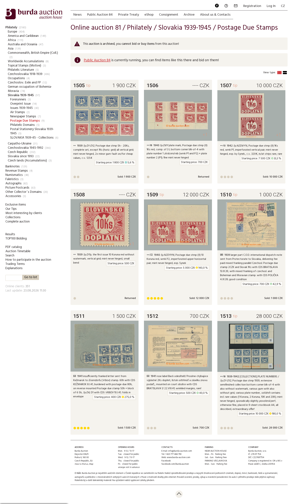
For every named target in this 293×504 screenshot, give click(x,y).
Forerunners (18, 99)
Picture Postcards (17, 187)
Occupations (16, 78)
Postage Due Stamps (25, 120)
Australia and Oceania (22, 44)
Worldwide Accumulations (26, 61)
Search (9, 255)
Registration (252, 6)
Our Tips (11, 208)
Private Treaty (128, 14)
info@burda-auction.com (180, 451)
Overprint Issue (20, 103)
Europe (12, 31)
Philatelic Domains (22, 125)
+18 (277, 365)
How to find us (81, 464)
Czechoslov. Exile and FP (24, 82)
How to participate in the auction (28, 259)
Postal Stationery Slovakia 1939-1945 (32, 131)
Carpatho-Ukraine (19, 143)
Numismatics (14, 175)
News (77, 14)
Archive (189, 14)
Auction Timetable (17, 251)
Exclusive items (15, 204)
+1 (131, 135)
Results (10, 234)
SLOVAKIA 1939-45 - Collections (32, 137)
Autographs (13, 183)
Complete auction (17, 221)
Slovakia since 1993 (21, 156)
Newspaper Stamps (23, 116)
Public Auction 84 (100, 14)
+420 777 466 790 (173, 454)
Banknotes (12, 166)
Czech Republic (18, 152)
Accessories (13, 196)
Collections (13, 217)
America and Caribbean (23, 35)
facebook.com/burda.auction (175, 464)
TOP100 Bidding (16, 238)
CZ (283, 6)
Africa (12, 40)
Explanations (14, 268)
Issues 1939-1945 (21, 108)
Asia (10, 48)
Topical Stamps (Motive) (24, 65)
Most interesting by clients (23, 213)
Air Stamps (17, 112)
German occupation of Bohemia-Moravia (30, 89)
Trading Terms (15, 264)
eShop (149, 14)
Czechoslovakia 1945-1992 (25, 147)
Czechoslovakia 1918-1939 (25, 74)
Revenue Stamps (16, 170)
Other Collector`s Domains (23, 192)
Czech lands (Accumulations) (27, 160)
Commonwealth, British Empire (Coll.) (33, 52)
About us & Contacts (215, 14)
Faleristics (12, 179)
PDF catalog (13, 247)
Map (91, 464)
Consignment (168, 14)
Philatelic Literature (21, 69)
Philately (11, 27)
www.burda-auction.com (178, 457)
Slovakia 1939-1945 (21, 95)
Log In (271, 6)
